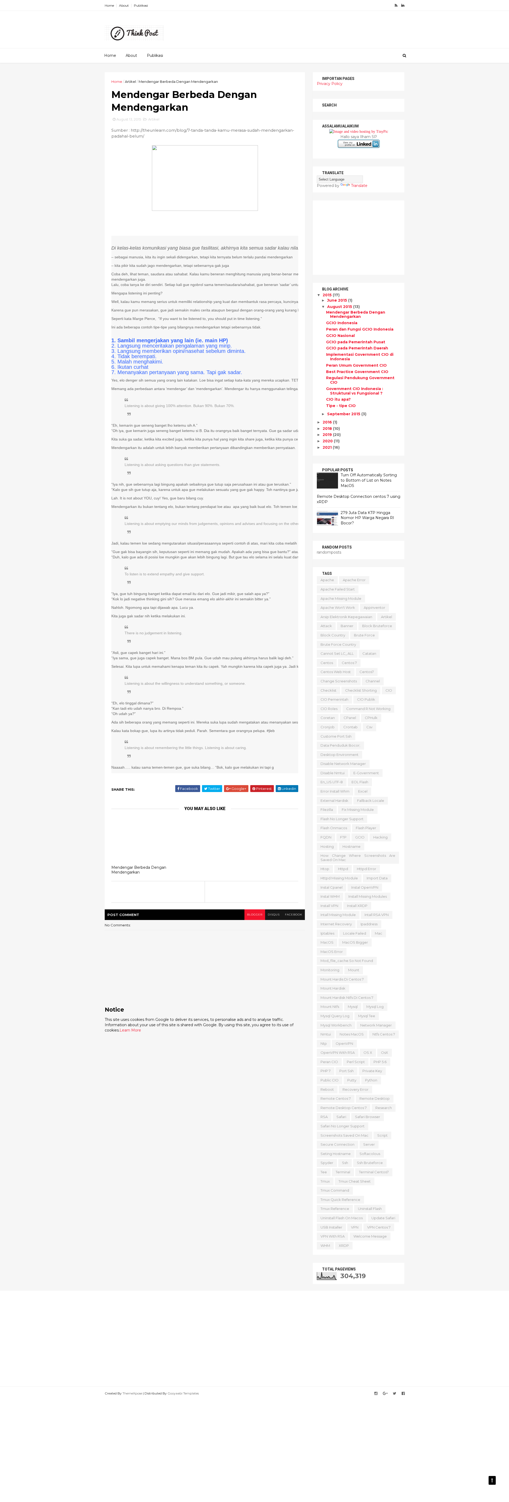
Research (383, 1108)
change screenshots (339, 681)
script (382, 1135)
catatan (369, 653)
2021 (328, 447)
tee (324, 1172)
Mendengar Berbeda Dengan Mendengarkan (138, 870)
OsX (384, 1052)
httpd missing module (339, 878)
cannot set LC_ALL (337, 653)
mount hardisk (333, 988)
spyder (327, 1163)
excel (362, 791)
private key (372, 1071)
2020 (328, 441)
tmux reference (335, 1208)
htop (325, 869)
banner (347, 626)
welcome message (370, 1236)
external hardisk (334, 800)
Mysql (353, 1006)
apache (327, 580)
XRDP (344, 1245)
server (369, 1144)
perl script (356, 1062)
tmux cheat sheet (355, 1181)
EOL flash (360, 782)
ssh (345, 1163)
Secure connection (337, 1144)
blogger (254, 914)
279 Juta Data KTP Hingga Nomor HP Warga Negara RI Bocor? (367, 517)
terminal (343, 1172)
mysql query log (335, 1016)
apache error (354, 580)
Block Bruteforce (377, 626)
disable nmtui (333, 773)
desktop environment (339, 754)
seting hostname (336, 1154)
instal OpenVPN (364, 887)
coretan (328, 718)
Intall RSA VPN (377, 915)
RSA (324, 1117)
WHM (325, 1245)
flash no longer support (342, 819)
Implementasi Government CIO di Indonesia (359, 356)
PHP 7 (326, 1071)
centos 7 (349, 663)
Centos (327, 663)
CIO (388, 690)
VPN (354, 1227)
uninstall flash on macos (342, 1218)
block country (333, 635)
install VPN (329, 906)
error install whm (335, 791)
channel (373, 681)
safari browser (367, 1117)
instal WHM (330, 896)
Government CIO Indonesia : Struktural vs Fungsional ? (354, 391)
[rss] (396, 5)
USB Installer (331, 1227)
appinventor (374, 607)
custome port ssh (336, 736)
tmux (325, 1181)
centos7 (366, 672)
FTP (343, 837)
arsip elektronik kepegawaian (346, 617)
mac (378, 933)
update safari (383, 1218)
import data (377, 878)
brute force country (338, 644)
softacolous (369, 1154)
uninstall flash (370, 1208)
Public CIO (330, 1080)
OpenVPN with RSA (338, 1052)
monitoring (330, 970)
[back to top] (492, 1480)
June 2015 (337, 300)
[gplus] (385, 1393)
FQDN (326, 837)
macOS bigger (355, 942)
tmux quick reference (340, 1199)
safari (341, 1117)
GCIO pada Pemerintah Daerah (357, 348)
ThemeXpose (132, 1393)
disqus (274, 914)
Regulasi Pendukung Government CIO (360, 380)
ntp (324, 1043)
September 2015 (344, 414)
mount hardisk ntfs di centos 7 (347, 997)
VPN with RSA (333, 1236)
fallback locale (370, 800)
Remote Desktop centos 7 (344, 1108)
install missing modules (367, 896)
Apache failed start (338, 589)
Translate (359, 185)
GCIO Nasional (340, 335)
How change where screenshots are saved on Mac (358, 857)
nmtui (326, 1034)
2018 (328, 428)
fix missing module (358, 809)
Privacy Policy (330, 83)
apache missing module (341, 598)
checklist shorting (361, 690)
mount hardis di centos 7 (342, 979)
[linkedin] (402, 5)
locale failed (354, 933)
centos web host (336, 672)
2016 (328, 422)
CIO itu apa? (338, 399)
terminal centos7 (374, 1172)
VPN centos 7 (378, 1227)
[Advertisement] (307, 27)
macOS (327, 942)
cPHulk (371, 718)
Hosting (327, 846)
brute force (364, 635)
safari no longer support (343, 1126)
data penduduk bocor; (340, 745)
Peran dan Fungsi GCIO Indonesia (359, 329)
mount (353, 970)
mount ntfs (330, 1006)
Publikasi (141, 5)
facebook (293, 914)
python (371, 1080)
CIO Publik (366, 699)
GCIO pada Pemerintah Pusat (355, 342)
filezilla (327, 809)
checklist (328, 690)
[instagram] (376, 1393)
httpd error (366, 869)
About (124, 5)
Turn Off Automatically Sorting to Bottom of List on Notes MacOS (369, 480)
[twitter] (394, 1393)
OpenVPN (344, 1043)
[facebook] (403, 1393)
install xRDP (357, 906)
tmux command (335, 1190)
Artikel (130, 81)
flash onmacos (334, 828)
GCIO (360, 837)
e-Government (366, 773)
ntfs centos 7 (383, 1034)
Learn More (130, 1030)
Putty (351, 1080)
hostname (352, 846)
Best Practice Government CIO (357, 371)
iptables (327, 933)
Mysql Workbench (336, 1025)
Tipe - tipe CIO (341, 405)
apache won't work (338, 607)
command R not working (368, 709)
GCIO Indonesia (341, 322)
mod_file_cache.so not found (347, 960)
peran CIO (329, 1062)
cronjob (328, 727)
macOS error (332, 951)
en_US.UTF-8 (332, 782)
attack (326, 626)
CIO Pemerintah (334, 699)
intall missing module (338, 915)
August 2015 (340, 306)
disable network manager (343, 763)
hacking (380, 837)
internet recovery (336, 924)
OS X (367, 1052)
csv (369, 727)
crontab (350, 727)
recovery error (355, 1089)
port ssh (346, 1071)
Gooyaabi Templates (183, 1393)
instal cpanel (332, 887)
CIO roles (329, 709)
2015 (328, 295)
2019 (328, 434)
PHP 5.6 (380, 1062)
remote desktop (374, 1098)
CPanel (350, 718)
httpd (343, 869)
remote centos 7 (336, 1098)
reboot (327, 1089)
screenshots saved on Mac (344, 1135)
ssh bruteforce (370, 1163)
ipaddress (369, 924)
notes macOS (352, 1034)
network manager (376, 1025)
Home (109, 5)
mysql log (375, 1006)
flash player (366, 828)
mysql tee (366, 1016)
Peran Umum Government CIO (356, 365)
